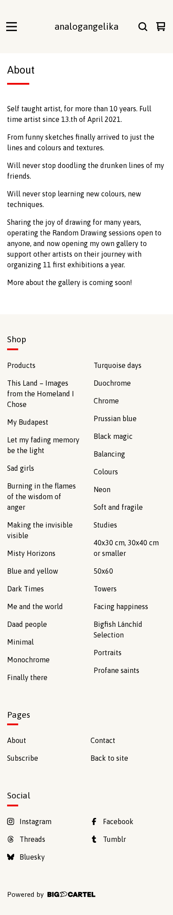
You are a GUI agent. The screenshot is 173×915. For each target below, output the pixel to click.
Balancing (109, 454)
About (16, 740)
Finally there (27, 677)
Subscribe (22, 758)
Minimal (20, 642)
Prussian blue (115, 418)
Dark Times (25, 589)
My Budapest (27, 422)
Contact (102, 740)
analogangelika (86, 26)
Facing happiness (121, 606)
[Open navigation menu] (12, 27)
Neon (102, 489)
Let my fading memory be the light (43, 445)
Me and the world (35, 606)
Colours (106, 472)
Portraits (108, 653)
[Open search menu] (143, 27)
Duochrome (112, 383)
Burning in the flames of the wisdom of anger (41, 496)
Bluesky (32, 857)
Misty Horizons (31, 553)
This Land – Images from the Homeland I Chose (40, 393)
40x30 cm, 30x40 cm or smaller (126, 548)
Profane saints (116, 670)
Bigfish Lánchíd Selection (118, 629)
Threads (32, 839)
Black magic (113, 436)
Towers (105, 589)
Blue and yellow (32, 571)
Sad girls (20, 468)
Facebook (118, 821)
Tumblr (114, 839)
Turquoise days (118, 365)
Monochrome (28, 660)
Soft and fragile (118, 507)
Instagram (35, 821)
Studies (105, 525)
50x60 (103, 571)
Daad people (27, 624)
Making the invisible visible (40, 530)
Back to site (109, 758)
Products (21, 365)
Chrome (106, 401)
